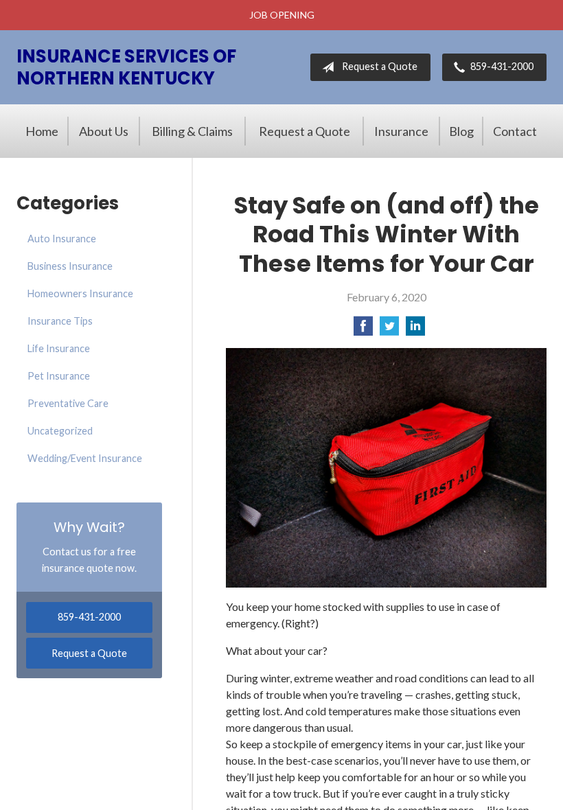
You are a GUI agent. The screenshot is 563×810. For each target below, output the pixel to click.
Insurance (401, 131)
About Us (103, 131)
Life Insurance (58, 348)
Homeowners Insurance (80, 293)
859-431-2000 (501, 66)
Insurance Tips (60, 321)
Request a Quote (379, 66)
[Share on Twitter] (389, 329)
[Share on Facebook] (363, 329)
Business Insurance (70, 266)
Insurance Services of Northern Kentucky (126, 67)
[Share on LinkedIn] (415, 329)
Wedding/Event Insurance (84, 458)
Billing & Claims (192, 131)
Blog (461, 131)
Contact (515, 131)
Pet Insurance (58, 376)
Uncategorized (60, 431)
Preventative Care (67, 403)
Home (41, 131)
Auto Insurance (61, 238)
